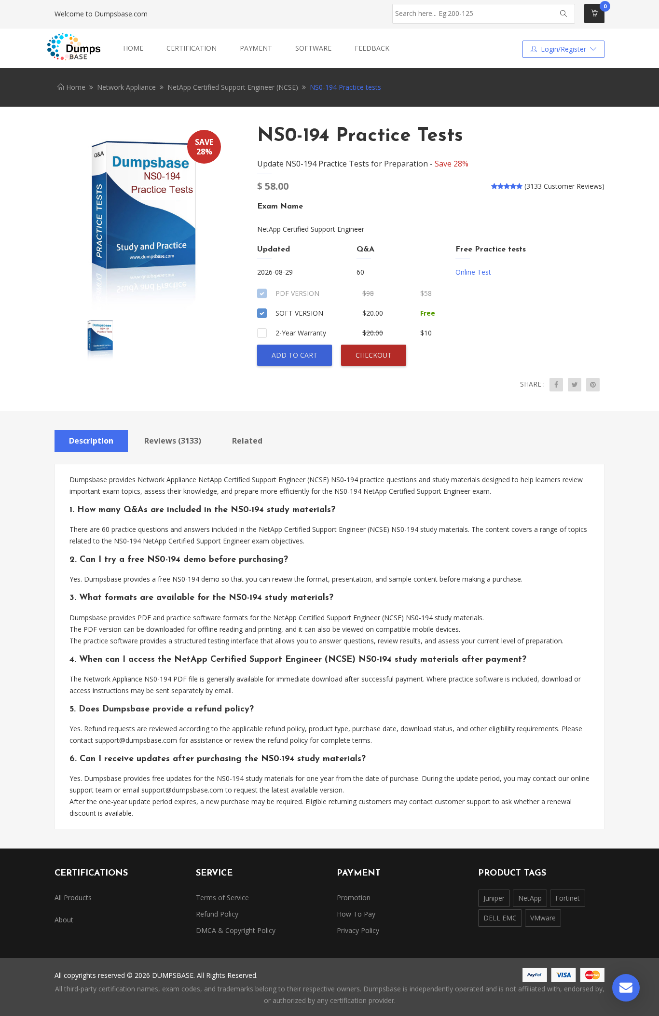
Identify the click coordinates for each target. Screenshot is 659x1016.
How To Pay (356, 914)
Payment (256, 48)
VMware (543, 917)
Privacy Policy (358, 930)
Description (91, 440)
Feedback (372, 48)
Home (133, 48)
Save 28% (451, 163)
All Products (73, 897)
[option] (141, 219)
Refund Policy (217, 914)
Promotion (354, 897)
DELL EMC (500, 917)
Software (313, 48)
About (64, 919)
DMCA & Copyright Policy (235, 930)
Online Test (473, 272)
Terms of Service (222, 897)
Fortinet (567, 898)
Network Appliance (126, 87)
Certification (191, 48)
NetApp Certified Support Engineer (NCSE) (232, 87)
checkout (374, 355)
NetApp (530, 898)
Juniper (494, 898)
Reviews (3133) (172, 440)
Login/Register (563, 49)
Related (247, 440)
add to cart (294, 355)
